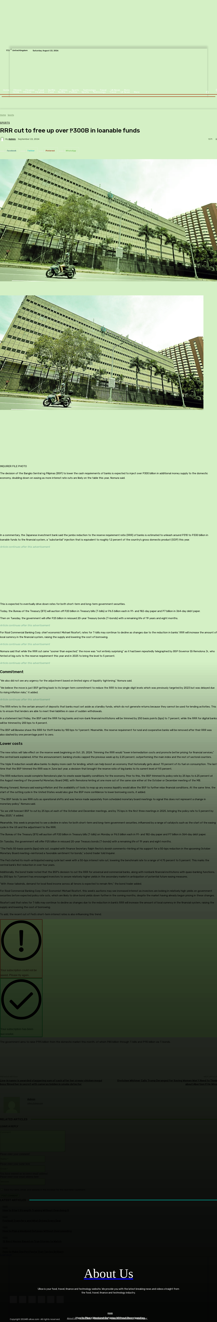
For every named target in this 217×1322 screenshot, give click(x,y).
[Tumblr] (50, 1299)
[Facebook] (13, 1299)
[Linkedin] (31, 1299)
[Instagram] (22, 1299)
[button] (207, 92)
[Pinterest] (41, 1299)
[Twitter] (60, 1299)
